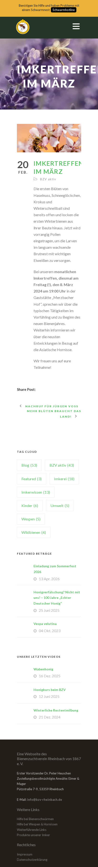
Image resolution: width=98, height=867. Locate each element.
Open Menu (76, 26)
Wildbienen (33, 532)
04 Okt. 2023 (49, 630)
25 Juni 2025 (49, 610)
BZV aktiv (48, 179)
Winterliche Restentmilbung (56, 710)
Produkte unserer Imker (33, 835)
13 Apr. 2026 (49, 578)
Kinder (29, 505)
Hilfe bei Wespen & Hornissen (37, 824)
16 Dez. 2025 (49, 676)
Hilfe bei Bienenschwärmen (35, 819)
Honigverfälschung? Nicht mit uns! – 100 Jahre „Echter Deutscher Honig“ (57, 598)
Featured (31, 478)
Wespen (30, 519)
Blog (29, 465)
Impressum (24, 854)
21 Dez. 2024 (49, 717)
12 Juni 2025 (49, 696)
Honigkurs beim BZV (50, 690)
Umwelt (59, 505)
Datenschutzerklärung (32, 859)
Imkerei (64, 478)
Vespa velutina (45, 624)
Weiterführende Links (31, 830)
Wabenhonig (43, 669)
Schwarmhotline (64, 10)
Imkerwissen (35, 492)
